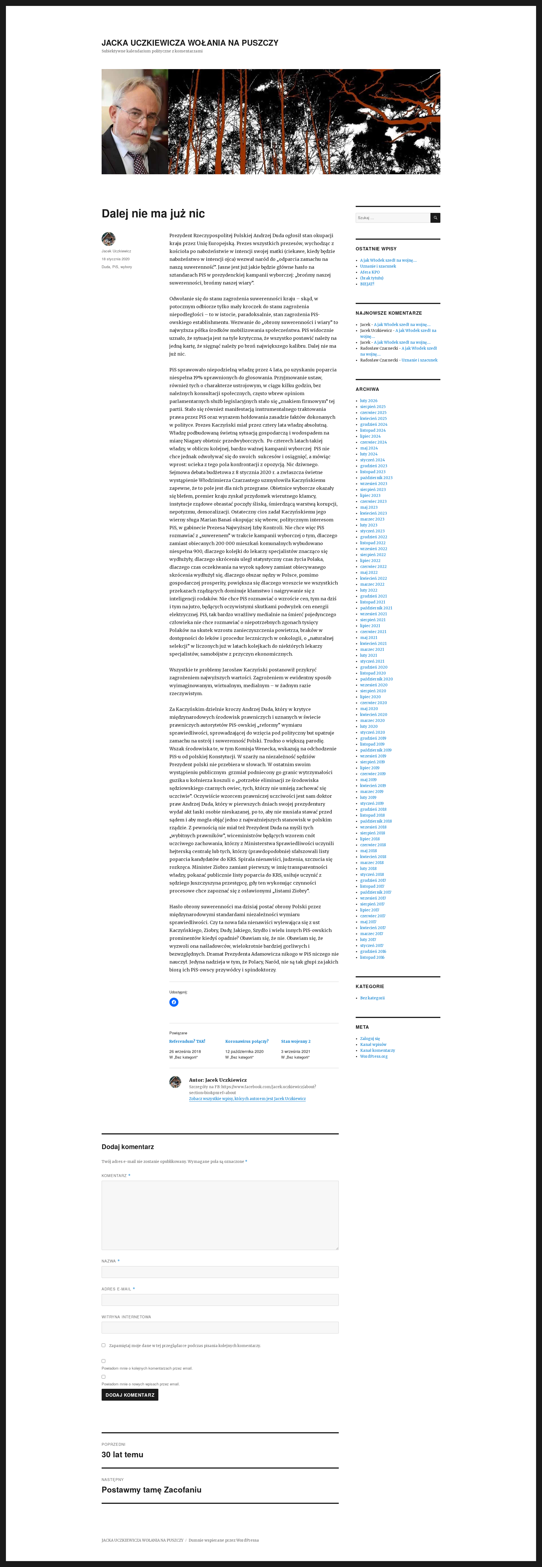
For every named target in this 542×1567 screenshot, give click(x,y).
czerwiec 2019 (373, 774)
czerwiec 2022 (373, 566)
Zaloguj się (370, 1038)
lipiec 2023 (370, 495)
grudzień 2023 (373, 466)
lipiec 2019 (369, 768)
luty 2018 (368, 868)
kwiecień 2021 (373, 643)
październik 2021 (376, 608)
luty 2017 (368, 939)
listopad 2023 (373, 472)
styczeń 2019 (372, 803)
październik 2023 (376, 477)
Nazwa (111, 1261)
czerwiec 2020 (373, 702)
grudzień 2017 (373, 880)
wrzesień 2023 (373, 483)
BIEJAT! (367, 284)
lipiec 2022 (370, 560)
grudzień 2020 (374, 667)
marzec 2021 (372, 649)
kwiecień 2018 (373, 856)
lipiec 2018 (370, 839)
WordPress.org (374, 1056)
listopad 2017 (372, 886)
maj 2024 (369, 448)
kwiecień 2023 (373, 513)
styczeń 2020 (372, 732)
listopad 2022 (373, 543)
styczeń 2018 (372, 874)
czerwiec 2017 (372, 916)
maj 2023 (369, 507)
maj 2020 (369, 708)
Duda (106, 266)
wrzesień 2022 (373, 548)
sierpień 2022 (373, 554)
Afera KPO (370, 272)
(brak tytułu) (371, 278)
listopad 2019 (372, 744)
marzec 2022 (372, 584)
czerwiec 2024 (373, 442)
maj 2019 (368, 779)
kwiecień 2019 (373, 785)
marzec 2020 (372, 720)
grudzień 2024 (374, 424)
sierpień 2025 (373, 406)
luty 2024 (369, 454)
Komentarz (116, 1175)
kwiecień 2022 (373, 578)
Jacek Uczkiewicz (116, 251)
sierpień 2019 (372, 762)
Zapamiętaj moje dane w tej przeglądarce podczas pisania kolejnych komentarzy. (185, 1345)
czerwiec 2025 (373, 412)
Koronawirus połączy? (247, 1041)
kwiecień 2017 (373, 927)
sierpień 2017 (372, 904)
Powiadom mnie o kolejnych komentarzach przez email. (147, 1368)
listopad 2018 (372, 815)
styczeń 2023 (372, 531)
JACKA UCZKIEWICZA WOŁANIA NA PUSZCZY (190, 42)
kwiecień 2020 (373, 714)
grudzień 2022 (373, 537)
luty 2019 (368, 797)
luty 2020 (369, 726)
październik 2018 (376, 821)
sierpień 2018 (372, 833)
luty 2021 (368, 655)
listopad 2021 (372, 602)
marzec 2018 (372, 862)
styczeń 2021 (372, 661)
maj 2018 (368, 850)
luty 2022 (368, 590)
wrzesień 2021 (373, 614)
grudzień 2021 (373, 596)
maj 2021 (368, 637)
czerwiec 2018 (373, 845)
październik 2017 (375, 892)
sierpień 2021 (372, 620)
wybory (126, 266)
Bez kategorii (372, 998)
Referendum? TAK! (187, 1041)
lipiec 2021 (370, 625)
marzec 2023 (372, 519)
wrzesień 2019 (373, 756)
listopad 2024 (373, 430)
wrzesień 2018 (373, 827)
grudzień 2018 (373, 809)
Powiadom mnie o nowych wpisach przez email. (141, 1384)
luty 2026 (368, 400)
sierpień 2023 (373, 489)
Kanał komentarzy (377, 1050)
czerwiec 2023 (373, 501)
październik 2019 (376, 750)
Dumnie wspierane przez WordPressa (224, 1540)
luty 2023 (368, 525)
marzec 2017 (371, 933)
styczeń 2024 (372, 460)
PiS (115, 266)
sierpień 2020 (373, 691)
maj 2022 (369, 572)
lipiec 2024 (370, 436)
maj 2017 (368, 922)
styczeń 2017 (371, 945)
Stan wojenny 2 (296, 1041)
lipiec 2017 (369, 910)
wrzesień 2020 (374, 685)
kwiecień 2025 (373, 418)
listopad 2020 (373, 673)
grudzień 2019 (373, 738)
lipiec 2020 (370, 697)
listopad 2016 (372, 957)
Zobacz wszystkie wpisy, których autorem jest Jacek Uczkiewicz (247, 1098)
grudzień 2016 (373, 951)
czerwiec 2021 (373, 631)
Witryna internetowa (126, 1316)
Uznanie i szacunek (378, 266)
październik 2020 (376, 679)
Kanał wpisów (373, 1044)
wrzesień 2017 (373, 898)
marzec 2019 (371, 791)
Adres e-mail (118, 1288)
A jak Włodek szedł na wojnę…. (388, 260)
